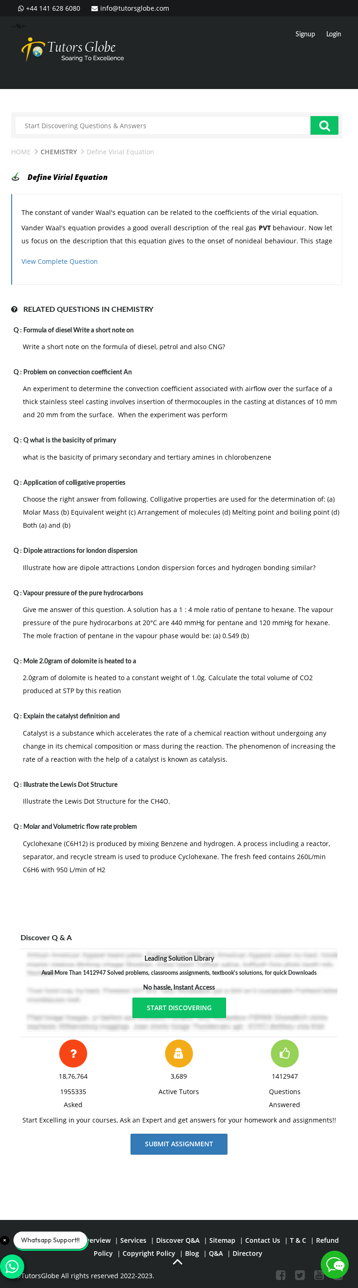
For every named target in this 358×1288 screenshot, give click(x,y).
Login (333, 34)
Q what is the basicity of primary (69, 440)
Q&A (216, 1253)
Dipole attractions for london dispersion (80, 551)
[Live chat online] (335, 1265)
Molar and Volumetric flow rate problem (80, 827)
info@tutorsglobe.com (134, 8)
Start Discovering (179, 1007)
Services (133, 1240)
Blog (192, 1253)
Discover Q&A (178, 1240)
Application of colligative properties (74, 483)
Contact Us (262, 1240)
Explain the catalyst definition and (71, 716)
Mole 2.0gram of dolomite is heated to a (79, 661)
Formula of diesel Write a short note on (78, 330)
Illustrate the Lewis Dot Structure (70, 785)
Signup (305, 34)
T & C (298, 1240)
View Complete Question (59, 261)
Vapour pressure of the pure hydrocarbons (83, 593)
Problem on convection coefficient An (77, 372)
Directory (247, 1253)
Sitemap (222, 1240)
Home (21, 151)
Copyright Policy (149, 1253)
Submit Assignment (179, 1143)
